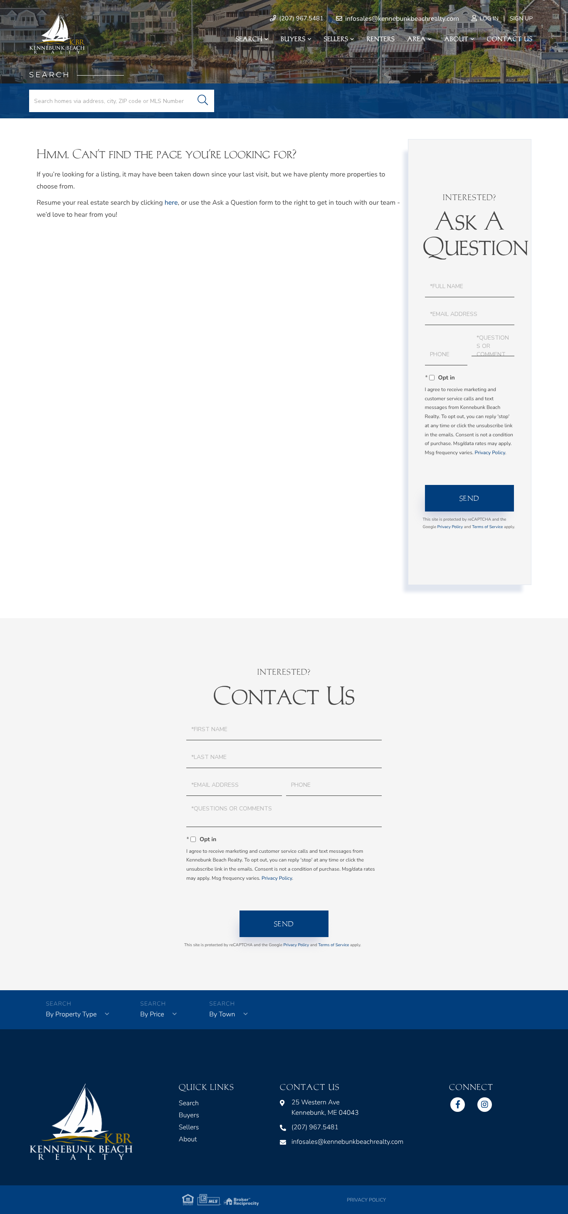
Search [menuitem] (249, 39)
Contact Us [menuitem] (510, 39)
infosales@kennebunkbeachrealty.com (401, 18)
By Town (222, 1014)
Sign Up (521, 18)
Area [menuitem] (416, 39)
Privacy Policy (489, 453)
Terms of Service (487, 527)
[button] (202, 101)
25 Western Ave (325, 1107)
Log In (488, 18)
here (171, 202)
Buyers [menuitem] (293, 39)
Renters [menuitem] (381, 39)
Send (469, 498)
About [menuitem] (456, 39)
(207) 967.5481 (300, 19)
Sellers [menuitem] (336, 39)
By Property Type (71, 1014)
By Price (152, 1014)
